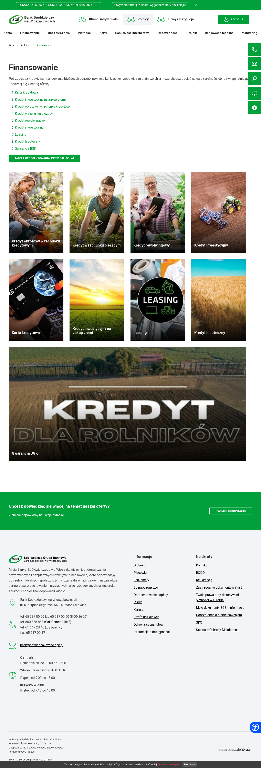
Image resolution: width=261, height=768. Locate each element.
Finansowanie (29, 33)
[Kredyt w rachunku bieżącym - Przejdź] (97, 212)
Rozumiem (190, 764)
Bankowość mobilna (218, 33)
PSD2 (138, 602)
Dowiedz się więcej (168, 764)
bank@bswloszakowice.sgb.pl (41, 645)
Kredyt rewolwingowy (30, 120)
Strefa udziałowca (146, 617)
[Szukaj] (254, 78)
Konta (7, 33)
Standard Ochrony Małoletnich (217, 630)
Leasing (20, 134)
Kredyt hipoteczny (28, 141)
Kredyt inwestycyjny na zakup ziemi (40, 99)
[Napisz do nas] (254, 63)
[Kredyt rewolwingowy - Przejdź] (157, 212)
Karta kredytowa (26, 92)
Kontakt (201, 565)
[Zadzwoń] (254, 49)
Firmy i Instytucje (181, 19)
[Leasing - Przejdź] (157, 300)
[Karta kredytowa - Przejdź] (36, 300)
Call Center (53, 622)
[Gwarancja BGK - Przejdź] (127, 404)
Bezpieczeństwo (146, 587)
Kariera (139, 610)
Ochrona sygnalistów (148, 624)
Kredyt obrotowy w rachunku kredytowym (44, 106)
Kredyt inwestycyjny (29, 127)
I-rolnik (191, 33)
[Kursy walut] (254, 93)
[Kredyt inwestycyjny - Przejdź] (218, 212)
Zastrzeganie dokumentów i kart (219, 587)
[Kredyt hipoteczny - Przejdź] (218, 300)
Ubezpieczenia (58, 33)
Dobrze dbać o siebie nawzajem (219, 615)
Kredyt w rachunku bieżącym (35, 114)
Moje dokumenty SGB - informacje (220, 608)
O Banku (139, 565)
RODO (200, 573)
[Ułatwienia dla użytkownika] (255, 727)
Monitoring (248, 33)
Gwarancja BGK (25, 149)
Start (11, 45)
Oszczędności (167, 33)
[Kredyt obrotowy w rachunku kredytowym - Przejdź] (36, 212)
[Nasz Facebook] (254, 107)
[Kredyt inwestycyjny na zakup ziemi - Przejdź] (97, 300)
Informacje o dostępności (152, 632)
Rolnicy (143, 19)
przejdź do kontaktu (231, 511)
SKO (199, 622)
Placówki (140, 573)
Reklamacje (204, 580)
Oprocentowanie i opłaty (151, 595)
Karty (102, 33)
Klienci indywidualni (103, 19)
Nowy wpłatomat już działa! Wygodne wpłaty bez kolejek (150, 5)
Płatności (84, 33)
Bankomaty (141, 580)
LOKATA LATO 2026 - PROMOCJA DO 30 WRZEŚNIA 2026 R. (59, 5)
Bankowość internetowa (131, 33)
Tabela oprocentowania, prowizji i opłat (44, 158)
